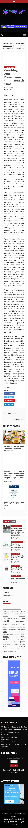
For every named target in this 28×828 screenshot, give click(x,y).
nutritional (21, 639)
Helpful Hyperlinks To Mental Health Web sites (17, 558)
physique (22, 642)
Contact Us (6, 814)
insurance (21, 627)
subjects (22, 646)
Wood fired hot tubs (12, 651)
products (15, 644)
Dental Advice (5, 616)
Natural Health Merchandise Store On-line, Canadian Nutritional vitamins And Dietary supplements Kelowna (14, 475)
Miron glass (14, 636)
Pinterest (10, 401)
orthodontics (5, 641)
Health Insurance (17, 541)
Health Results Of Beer (9, 737)
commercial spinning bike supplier (18, 613)
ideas (5, 627)
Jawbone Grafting (21, 631)
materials (17, 634)
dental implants (7, 618)
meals (22, 634)
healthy (6, 624)
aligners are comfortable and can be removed (12, 609)
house (23, 624)
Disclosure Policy (18, 814)
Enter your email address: (14, 765)
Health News (7, 46)
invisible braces (21, 629)
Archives (6, 593)
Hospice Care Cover (15, 624)
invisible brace (12, 629)
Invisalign (5, 629)
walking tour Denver (21, 648)
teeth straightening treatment (8, 648)
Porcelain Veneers (6, 644)
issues (5, 632)
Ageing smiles (5, 606)
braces (23, 611)
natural (22, 637)
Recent (6, 522)
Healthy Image (11, 413)
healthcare (20, 621)
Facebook (9, 393)
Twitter (9, 397)
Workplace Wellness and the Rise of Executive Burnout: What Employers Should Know (18, 532)
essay (23, 618)
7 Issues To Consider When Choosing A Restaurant (14, 447)
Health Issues (16, 565)
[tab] (6, 521)
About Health (16, 553)
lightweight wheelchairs (8, 634)
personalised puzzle (13, 641)
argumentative (15, 611)
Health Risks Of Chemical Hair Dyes (17, 569)
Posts (13, 522)
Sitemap (14, 816)
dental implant (22, 616)
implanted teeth (12, 627)
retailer (5, 646)
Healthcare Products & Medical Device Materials (17, 546)
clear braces (6, 613)
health (8, 387)
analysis (5, 611)
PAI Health (18, 419)
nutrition (6, 639)
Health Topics (16, 576)
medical (6, 636)
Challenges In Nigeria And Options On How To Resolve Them (14, 504)
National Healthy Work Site (13, 43)
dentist (16, 618)
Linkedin (9, 404)
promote (22, 644)
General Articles (16, 526)
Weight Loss (5, 651)
